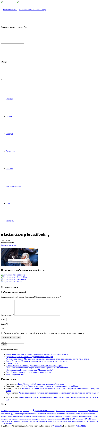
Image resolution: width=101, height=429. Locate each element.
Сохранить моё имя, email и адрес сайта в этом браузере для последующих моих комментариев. (44, 333)
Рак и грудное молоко (15, 374)
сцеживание (6, 423)
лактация (22, 419)
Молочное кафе (50, 411)
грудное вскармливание (21, 413)
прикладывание (40, 421)
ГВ (31, 410)
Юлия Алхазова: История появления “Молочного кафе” (29, 370)
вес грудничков (5, 413)
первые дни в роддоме (20, 421)
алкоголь (74, 411)
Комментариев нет (9, 245)
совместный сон (93, 421)
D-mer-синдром (17, 411)
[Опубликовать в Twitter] (12, 281)
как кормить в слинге (91, 416)
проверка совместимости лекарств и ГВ (64, 421)
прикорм (49, 421)
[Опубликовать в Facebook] (13, 275)
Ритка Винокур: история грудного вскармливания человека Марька (34, 365)
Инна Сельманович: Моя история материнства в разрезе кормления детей (37, 368)
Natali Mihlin (81, 426)
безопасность (82, 411)
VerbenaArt (57, 426)
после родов (31, 421)
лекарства (36, 419)
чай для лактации (38, 423)
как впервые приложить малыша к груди (68, 416)
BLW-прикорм (8, 411)
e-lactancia (26, 411)
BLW (2, 411)
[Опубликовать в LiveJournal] (13, 279)
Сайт (3, 328)
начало (87, 418)
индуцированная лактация (37, 416)
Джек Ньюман (40, 411)
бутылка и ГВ (92, 411)
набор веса (79, 419)
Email (4, 324)
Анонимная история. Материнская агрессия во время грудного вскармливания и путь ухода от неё (47, 359)
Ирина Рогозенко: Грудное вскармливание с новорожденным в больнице (36, 361)
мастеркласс (68, 418)
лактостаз (29, 419)
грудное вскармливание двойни (41, 413)
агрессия (68, 411)
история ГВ (48, 416)
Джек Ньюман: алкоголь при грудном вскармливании (28, 372)
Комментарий (7, 315)
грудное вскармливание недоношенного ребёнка (65, 413)
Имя (3, 319)
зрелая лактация (24, 416)
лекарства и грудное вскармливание (51, 419)
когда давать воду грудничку (9, 419)
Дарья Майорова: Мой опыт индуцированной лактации (29, 357)
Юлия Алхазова (60, 411)
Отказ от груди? (12, 363)
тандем (14, 423)
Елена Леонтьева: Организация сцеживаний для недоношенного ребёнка (37, 354)
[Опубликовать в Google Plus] (14, 277)
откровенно (9, 421)
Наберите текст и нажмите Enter (14, 27)
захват (16, 416)
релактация (79, 421)
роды (86, 421)
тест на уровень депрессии (25, 423)
